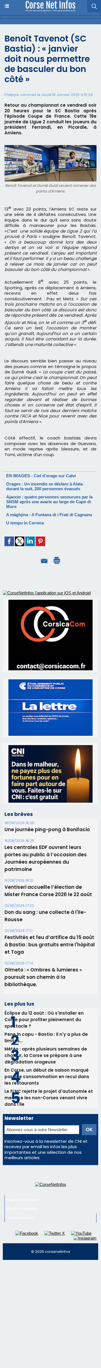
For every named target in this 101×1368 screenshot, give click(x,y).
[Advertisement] (50, 1263)
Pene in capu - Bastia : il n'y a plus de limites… (46, 985)
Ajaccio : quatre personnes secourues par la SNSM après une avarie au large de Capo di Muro (49, 501)
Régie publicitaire (22, 1147)
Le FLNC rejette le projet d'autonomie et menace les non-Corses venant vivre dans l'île (48, 1045)
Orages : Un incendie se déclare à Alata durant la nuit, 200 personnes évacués (44, 486)
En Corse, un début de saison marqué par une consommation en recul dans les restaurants (46, 1023)
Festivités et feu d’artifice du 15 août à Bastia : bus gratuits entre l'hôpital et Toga (49, 892)
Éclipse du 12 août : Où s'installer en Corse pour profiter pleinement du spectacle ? (44, 966)
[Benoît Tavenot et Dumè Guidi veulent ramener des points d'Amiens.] (50, 147)
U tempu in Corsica (25, 522)
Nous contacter (20, 1165)
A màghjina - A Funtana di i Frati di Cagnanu (49, 514)
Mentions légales (22, 1156)
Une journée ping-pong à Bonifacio (47, 776)
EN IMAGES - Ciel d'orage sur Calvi (41, 475)
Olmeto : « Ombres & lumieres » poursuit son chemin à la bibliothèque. (43, 924)
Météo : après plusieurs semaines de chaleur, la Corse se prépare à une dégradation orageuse (45, 1002)
